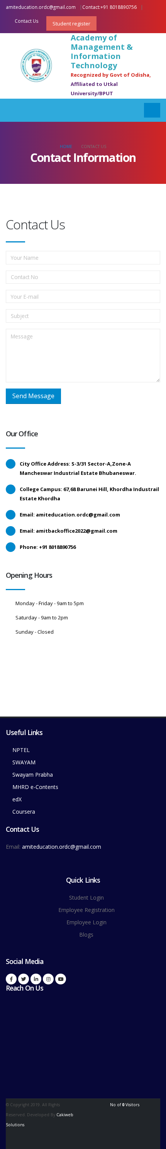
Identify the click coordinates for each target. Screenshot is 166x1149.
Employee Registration (86, 909)
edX (17, 799)
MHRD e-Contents (35, 787)
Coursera (23, 811)
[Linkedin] (35, 979)
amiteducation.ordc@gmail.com (41, 7)
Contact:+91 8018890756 (109, 7)
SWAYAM (24, 762)
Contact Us (26, 21)
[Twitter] (23, 979)
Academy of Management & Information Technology (102, 51)
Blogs (86, 934)
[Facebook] (11, 979)
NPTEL (21, 750)
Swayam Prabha (32, 774)
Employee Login (86, 922)
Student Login (86, 897)
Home (66, 146)
